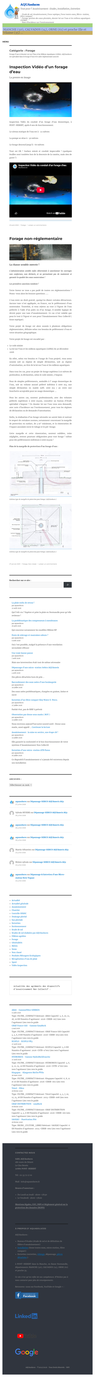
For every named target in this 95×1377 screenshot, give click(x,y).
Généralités (17, 942)
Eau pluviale (17, 920)
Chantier (16, 910)
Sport (14, 962)
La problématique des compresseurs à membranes (35, 620)
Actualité (16, 900)
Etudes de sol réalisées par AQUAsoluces (30, 933)
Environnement (19, 926)
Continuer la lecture (41, 727)
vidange (41, 1254)
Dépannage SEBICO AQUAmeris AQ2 (47, 801)
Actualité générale (20, 903)
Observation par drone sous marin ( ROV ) (31, 714)
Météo (15, 946)
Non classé (32, 564)
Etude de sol (17, 929)
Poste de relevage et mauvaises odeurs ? (30, 635)
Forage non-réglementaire (35, 238)
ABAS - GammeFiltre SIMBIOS (26, 1010)
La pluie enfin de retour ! (23, 603)
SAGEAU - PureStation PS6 (24, 1119)
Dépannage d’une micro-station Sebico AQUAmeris (35, 667)
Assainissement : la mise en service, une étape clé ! (35, 732)
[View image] (40, 473)
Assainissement (19, 907)
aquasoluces (21, 801)
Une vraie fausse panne (22, 653)
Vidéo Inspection (19, 965)
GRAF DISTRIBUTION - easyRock (27, 1104)
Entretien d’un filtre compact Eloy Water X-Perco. (35, 700)
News (14, 949)
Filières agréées (19, 936)
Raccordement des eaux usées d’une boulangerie (34, 682)
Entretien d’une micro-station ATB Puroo (31, 750)
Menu (6, 42)
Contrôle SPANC (19, 913)
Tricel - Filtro (18, 1088)
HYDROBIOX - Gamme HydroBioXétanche (31, 1057)
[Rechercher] (68, 585)
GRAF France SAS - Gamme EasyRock (29, 1025)
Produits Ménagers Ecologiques (26, 955)
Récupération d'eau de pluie (24, 959)
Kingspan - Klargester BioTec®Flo (28, 1072)
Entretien (16, 923)
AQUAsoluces (30, 4)
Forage (23, 225)
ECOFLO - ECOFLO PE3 (22, 1041)
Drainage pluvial (19, 916)
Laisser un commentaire (37, 225)
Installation (22, 1248)
